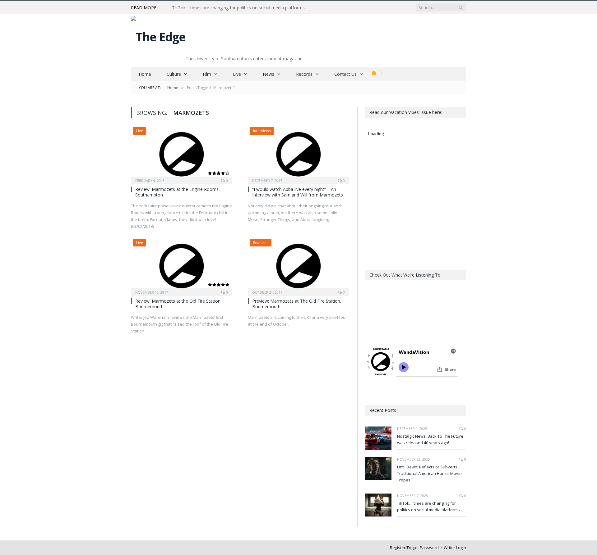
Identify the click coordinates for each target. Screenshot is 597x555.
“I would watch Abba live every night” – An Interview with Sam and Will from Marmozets (297, 192)
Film (207, 74)
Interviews (262, 130)
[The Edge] (158, 35)
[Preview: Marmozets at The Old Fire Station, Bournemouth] (298, 265)
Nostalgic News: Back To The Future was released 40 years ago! (430, 439)
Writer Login (455, 547)
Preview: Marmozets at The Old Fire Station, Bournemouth (296, 303)
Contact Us (345, 74)
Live (237, 74)
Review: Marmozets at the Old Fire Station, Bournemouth (178, 303)
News (268, 74)
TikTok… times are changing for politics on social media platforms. (239, 8)
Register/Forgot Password (414, 547)
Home (145, 74)
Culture (174, 74)
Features (260, 242)
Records (304, 74)
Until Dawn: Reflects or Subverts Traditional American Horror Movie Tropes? (429, 473)
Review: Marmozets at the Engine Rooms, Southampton (177, 192)
